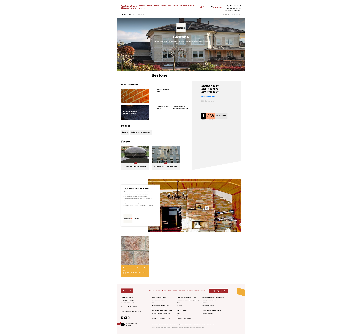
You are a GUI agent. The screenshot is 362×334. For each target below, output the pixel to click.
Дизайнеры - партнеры (186, 6)
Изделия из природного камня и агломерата (162, 310)
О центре (142, 8)
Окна (178, 316)
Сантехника (205, 302)
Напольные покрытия (182, 310)
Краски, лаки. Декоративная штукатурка (186, 297)
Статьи (175, 6)
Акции (169, 6)
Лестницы (179, 305)
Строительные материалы (208, 308)
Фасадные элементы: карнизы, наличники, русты (180, 107)
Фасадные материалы (207, 313)
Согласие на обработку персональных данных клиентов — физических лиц (196, 325)
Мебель (179, 308)
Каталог (149, 6)
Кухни (178, 302)
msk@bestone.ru (206, 99)
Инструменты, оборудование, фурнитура (161, 313)
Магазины (142, 6)
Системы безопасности (208, 305)
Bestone (125, 132)
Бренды (156, 6)
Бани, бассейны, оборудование (159, 297)
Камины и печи (155, 316)
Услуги (163, 6)
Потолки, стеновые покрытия (209, 300)
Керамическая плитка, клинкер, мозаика (161, 318)
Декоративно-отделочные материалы (160, 305)
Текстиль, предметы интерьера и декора (211, 310)
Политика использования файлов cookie (161, 327)
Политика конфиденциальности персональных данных (164, 325)
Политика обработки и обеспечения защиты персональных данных (188, 327)
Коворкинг (182, 291)
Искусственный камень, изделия (163, 107)
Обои (178, 313)
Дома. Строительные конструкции (159, 308)
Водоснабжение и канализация (159, 300)
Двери (153, 302)
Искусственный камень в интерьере (136, 189)
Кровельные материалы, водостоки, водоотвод (188, 300)
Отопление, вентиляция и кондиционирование (213, 297)
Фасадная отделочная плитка (163, 90)
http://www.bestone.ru (208, 97)
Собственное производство (140, 132)
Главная (124, 14)
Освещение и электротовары (184, 318)
